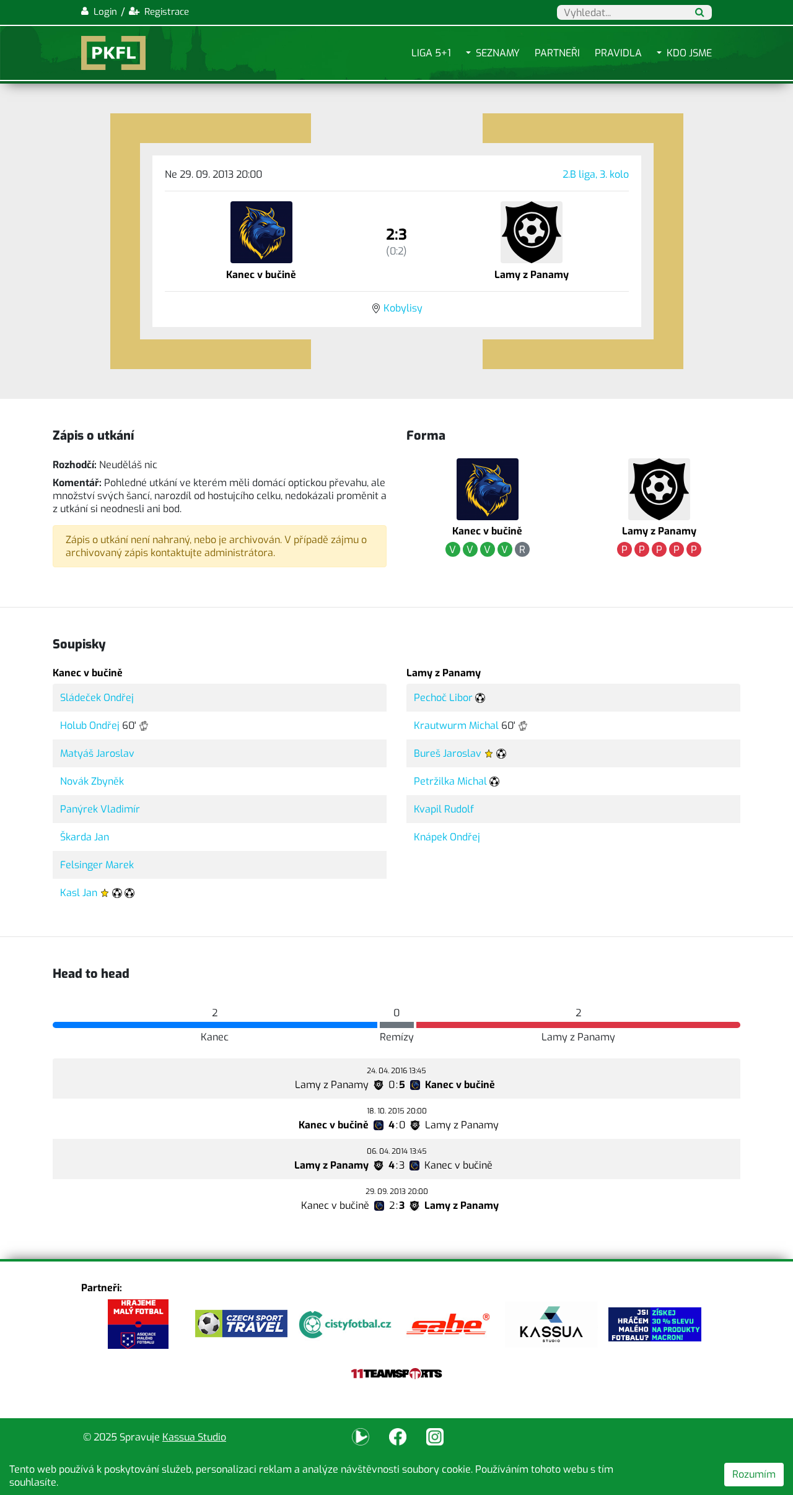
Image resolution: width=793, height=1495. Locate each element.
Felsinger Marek (97, 864)
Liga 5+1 (431, 52)
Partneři (557, 52)
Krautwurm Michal (456, 725)
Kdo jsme (689, 52)
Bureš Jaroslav (447, 753)
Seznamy (498, 52)
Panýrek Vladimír (100, 809)
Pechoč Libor (443, 697)
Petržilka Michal (450, 781)
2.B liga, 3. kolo (596, 174)
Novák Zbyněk (92, 781)
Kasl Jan (78, 892)
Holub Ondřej (90, 725)
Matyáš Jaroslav (97, 753)
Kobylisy (403, 308)
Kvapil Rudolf (444, 809)
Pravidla (618, 52)
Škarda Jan (84, 836)
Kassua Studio (194, 1437)
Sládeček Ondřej (97, 697)
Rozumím (754, 1474)
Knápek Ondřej (447, 836)
